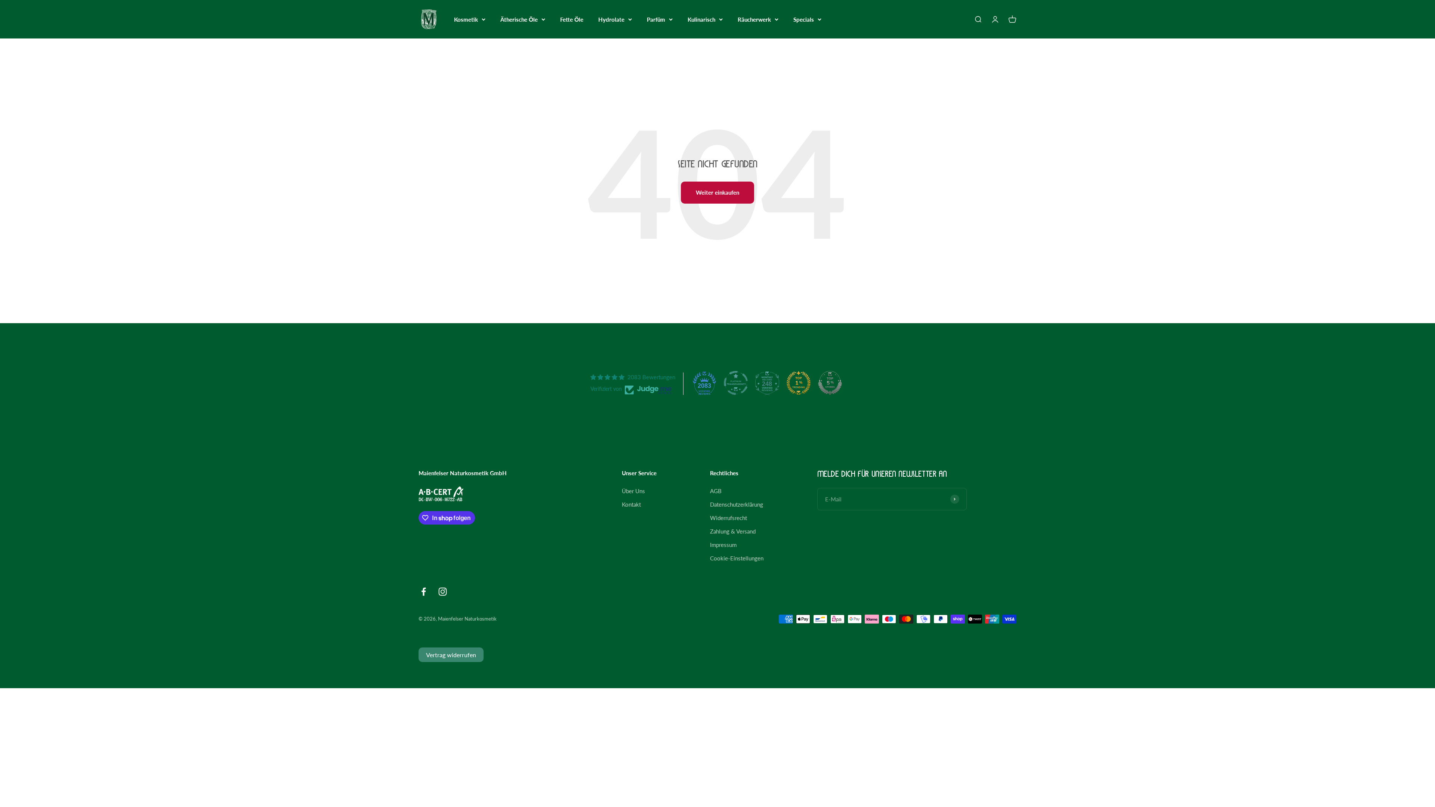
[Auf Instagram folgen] (443, 592)
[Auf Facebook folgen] (424, 592)
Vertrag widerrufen (451, 654)
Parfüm (656, 19)
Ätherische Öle (519, 19)
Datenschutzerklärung (736, 504)
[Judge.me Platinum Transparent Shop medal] (736, 383)
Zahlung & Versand (733, 531)
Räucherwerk (754, 19)
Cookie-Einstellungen (736, 558)
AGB (716, 491)
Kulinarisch (701, 19)
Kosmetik (466, 19)
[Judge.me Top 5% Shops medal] (830, 383)
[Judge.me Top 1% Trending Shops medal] (799, 383)
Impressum (723, 544)
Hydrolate (611, 19)
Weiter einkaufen (717, 192)
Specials (803, 19)
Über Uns (633, 491)
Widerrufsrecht (728, 517)
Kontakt (631, 504)
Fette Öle (571, 19)
